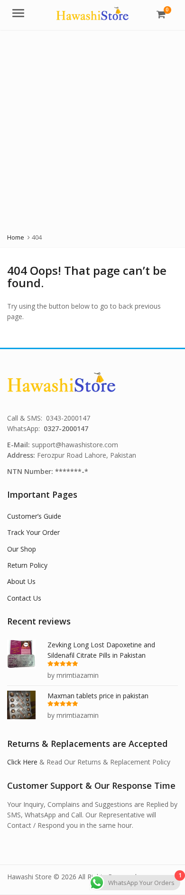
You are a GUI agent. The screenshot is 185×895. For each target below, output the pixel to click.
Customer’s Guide (34, 516)
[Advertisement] (92, 128)
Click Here (22, 761)
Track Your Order (33, 532)
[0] (161, 14)
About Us (21, 581)
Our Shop (21, 548)
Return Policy (27, 565)
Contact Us (24, 598)
